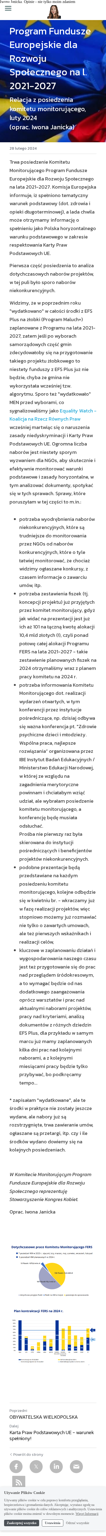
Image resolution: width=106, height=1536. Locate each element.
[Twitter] (36, 1466)
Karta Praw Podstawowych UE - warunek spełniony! (52, 1435)
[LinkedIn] (56, 1466)
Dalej (14, 1426)
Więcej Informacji (87, 1514)
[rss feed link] (18, 1482)
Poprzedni (18, 1411)
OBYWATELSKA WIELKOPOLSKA (44, 1417)
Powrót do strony (28, 1454)
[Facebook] (16, 1466)
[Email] (76, 1466)
